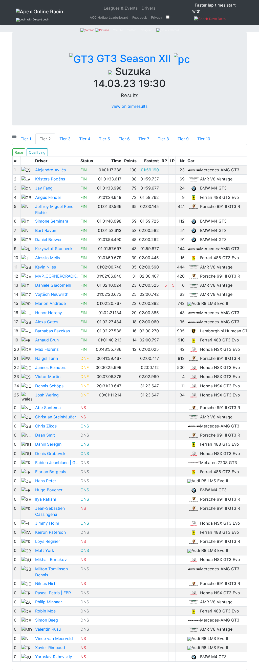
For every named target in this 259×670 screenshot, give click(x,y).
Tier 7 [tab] (143, 138)
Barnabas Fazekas (52, 330)
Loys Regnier (47, 541)
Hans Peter (45, 480)
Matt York (44, 550)
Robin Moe (45, 610)
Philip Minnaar (48, 601)
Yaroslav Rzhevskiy (53, 656)
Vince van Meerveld (54, 638)
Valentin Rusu (48, 629)
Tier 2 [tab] (45, 138)
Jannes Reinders (50, 367)
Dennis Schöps (49, 385)
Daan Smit (45, 435)
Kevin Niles (45, 267)
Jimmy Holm (47, 523)
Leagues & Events (122, 8)
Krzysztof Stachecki (54, 248)
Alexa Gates (46, 321)
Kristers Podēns (50, 178)
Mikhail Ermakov (51, 559)
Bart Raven (45, 230)
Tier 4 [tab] (84, 138)
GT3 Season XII (134, 58)
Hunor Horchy (48, 312)
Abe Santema (48, 407)
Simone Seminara (51, 221)
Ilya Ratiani (45, 499)
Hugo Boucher (48, 489)
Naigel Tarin (46, 358)
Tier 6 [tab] (124, 138)
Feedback (139, 17)
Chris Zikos (46, 425)
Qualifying (37, 152)
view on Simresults (129, 106)
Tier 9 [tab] (183, 138)
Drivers (148, 8)
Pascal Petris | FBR (53, 592)
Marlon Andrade (50, 303)
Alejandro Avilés (50, 169)
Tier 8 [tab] (163, 138)
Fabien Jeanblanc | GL (56, 462)
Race (19, 152)
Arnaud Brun (47, 339)
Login (45, 19)
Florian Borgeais (50, 471)
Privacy (156, 17)
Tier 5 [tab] (104, 138)
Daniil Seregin (48, 444)
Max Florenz (47, 349)
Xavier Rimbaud (50, 647)
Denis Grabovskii (51, 453)
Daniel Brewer (48, 239)
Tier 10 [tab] (203, 138)
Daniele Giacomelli (53, 285)
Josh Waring (47, 394)
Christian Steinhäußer (55, 416)
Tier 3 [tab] (65, 138)
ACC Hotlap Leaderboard (109, 17)
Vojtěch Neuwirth (51, 294)
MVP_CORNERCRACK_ (56, 276)
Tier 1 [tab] (26, 138)
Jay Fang (44, 188)
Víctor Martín (47, 376)
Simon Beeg (46, 620)
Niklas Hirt (45, 583)
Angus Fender (48, 197)
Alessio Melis (47, 257)
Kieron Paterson (50, 532)
